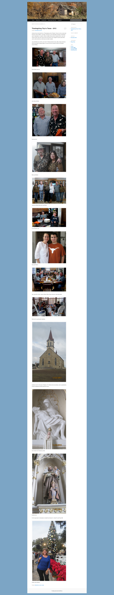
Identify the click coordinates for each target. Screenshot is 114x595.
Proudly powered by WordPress (57, 590)
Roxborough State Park (52, 20)
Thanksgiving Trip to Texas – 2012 (44, 28)
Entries (73, 47)
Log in (72, 46)
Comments (74, 48)
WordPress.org (74, 50)
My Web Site (44, 20)
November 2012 (74, 37)
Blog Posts (38, 20)
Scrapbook (60, 20)
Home (33, 20)
